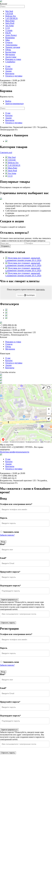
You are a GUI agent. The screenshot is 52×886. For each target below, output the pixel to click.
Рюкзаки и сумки (13, 59)
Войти (8, 101)
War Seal (9, 11)
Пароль (3, 518)
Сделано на (20, 295)
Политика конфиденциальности (14, 452)
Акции (8, 71)
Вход (3, 542)
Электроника (11, 45)
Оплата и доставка (13, 76)
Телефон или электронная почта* (16, 504)
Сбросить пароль (8, 623)
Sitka (7, 40)
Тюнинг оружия (12, 47)
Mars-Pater (10, 21)
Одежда (8, 42)
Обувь (8, 50)
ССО (7, 28)
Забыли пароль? (7, 535)
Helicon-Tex (10, 16)
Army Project (11, 35)
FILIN (8, 33)
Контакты (9, 73)
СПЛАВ (9, 13)
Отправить (5, 246)
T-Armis (8, 30)
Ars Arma (9, 25)
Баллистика (10, 52)
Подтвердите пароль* (10, 585)
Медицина (10, 54)
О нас (8, 66)
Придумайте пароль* (10, 572)
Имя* (2, 544)
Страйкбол (10, 62)
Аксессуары (10, 57)
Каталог (9, 69)
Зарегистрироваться (14, 103)
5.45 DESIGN (11, 18)
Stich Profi (9, 23)
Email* (3, 558)
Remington (10, 37)
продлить (40, 289)
